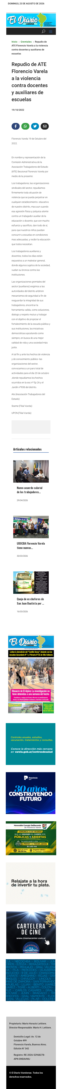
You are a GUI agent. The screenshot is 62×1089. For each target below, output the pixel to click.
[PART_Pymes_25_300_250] (30, 813)
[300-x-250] (30, 764)
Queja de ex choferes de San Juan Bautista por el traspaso (30, 603)
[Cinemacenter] (31, 932)
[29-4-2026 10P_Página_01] (31, 715)
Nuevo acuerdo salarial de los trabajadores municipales (29, 492)
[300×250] (30, 903)
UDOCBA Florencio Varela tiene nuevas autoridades (31, 547)
